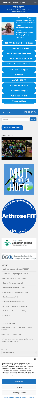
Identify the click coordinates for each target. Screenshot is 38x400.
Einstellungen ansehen (19, 393)
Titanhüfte (6, 315)
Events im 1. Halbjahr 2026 (12, 334)
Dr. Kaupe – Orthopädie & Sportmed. (15, 306)
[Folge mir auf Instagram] (35, 112)
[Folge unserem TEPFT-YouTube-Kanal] (29, 112)
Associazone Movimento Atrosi (13, 301)
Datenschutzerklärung (21, 397)
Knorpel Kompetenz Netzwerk (13, 283)
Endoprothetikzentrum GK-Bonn (14, 287)
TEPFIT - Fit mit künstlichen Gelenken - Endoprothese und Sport (15, 2)
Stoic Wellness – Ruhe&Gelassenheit (15, 292)
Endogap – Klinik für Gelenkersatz (14, 278)
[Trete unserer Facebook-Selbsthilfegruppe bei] (25, 112)
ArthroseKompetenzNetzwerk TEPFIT (16, 269)
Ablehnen (19, 387)
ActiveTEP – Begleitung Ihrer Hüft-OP (15, 274)
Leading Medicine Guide (11, 297)
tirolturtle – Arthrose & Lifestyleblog (14, 311)
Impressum (31, 397)
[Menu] (35, 2)
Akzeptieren (19, 381)
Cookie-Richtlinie (9, 397)
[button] (35, 359)
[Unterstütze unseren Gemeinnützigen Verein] (32, 112)
